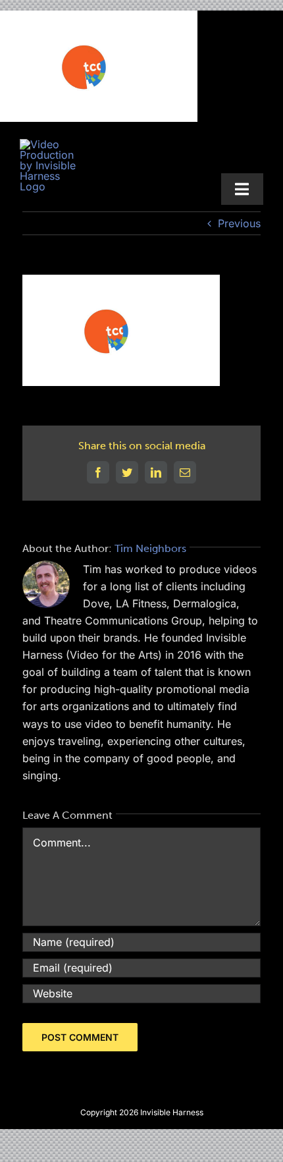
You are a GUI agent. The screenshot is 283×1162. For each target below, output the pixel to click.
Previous (239, 223)
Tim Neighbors (150, 548)
